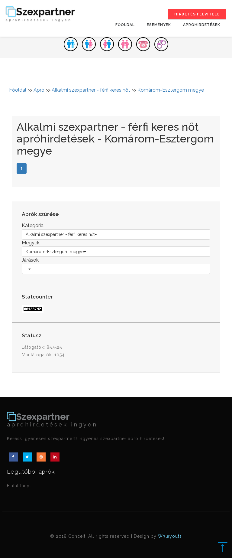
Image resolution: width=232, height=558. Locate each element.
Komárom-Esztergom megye (170, 90)
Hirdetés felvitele (197, 14)
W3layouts (170, 536)
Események (159, 25)
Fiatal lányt (19, 485)
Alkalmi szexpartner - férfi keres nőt (91, 90)
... (27, 268)
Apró (39, 90)
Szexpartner (40, 14)
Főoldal (125, 25)
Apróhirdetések (201, 25)
